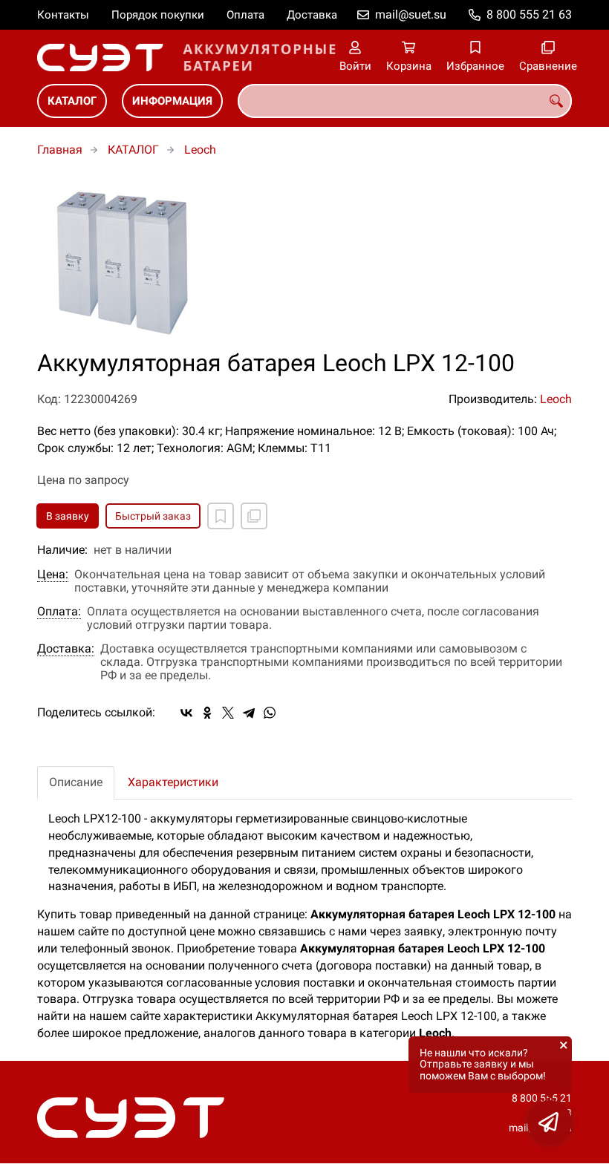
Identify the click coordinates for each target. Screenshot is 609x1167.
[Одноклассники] (207, 713)
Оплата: (59, 611)
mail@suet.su (410, 14)
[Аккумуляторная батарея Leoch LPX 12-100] (304, 262)
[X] (228, 713)
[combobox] (405, 101)
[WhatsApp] (270, 713)
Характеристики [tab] (173, 782)
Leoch (200, 150)
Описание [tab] (75, 782)
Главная (59, 150)
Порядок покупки (157, 15)
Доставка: (65, 649)
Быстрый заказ (153, 516)
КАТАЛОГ (72, 101)
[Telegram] (249, 713)
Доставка (312, 15)
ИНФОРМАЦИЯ (172, 101)
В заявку (67, 516)
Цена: (52, 574)
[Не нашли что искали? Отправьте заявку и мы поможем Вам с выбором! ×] (549, 1122)
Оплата (245, 15)
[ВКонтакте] (186, 713)
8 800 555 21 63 (529, 14)
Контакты (63, 15)
